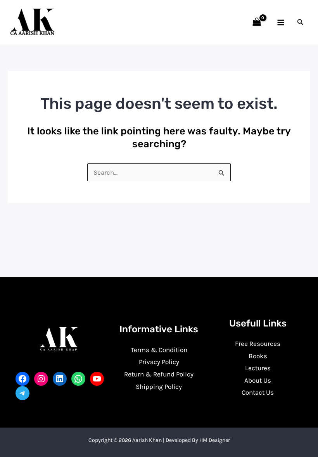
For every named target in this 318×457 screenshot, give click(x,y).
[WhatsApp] (78, 379)
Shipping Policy (159, 386)
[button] (300, 22)
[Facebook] (22, 379)
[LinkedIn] (60, 379)
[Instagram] (41, 379)
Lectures (258, 368)
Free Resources (257, 343)
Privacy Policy (159, 362)
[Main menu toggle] (280, 22)
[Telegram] (22, 393)
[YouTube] (97, 379)
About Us (257, 380)
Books (258, 356)
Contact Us (258, 392)
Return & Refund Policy (159, 374)
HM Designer (214, 440)
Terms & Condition (159, 350)
